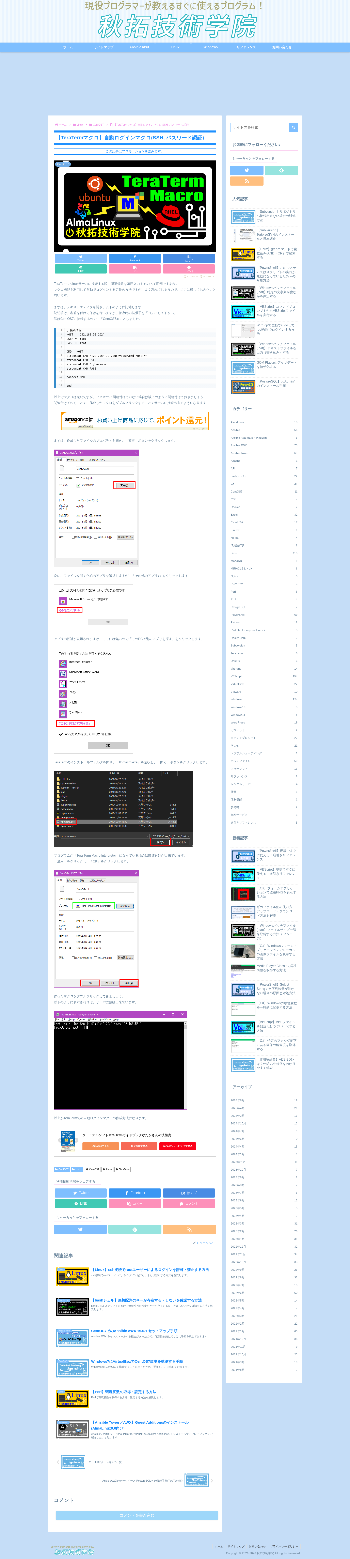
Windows (264, 699)
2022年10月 (264, 1262)
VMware (264, 691)
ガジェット (264, 730)
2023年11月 (264, 1162)
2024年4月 (264, 1146)
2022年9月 (264, 1269)
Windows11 (264, 714)
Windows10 (264, 707)
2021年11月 (264, 1346)
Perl (264, 591)
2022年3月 (264, 1316)
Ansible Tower (264, 453)
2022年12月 (264, 1246)
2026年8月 (264, 1100)
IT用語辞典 (264, 545)
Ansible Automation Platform (264, 437)
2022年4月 (264, 1308)
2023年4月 (264, 1215)
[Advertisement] (175, 85)
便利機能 (264, 799)
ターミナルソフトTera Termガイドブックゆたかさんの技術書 (126, 1135)
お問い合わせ (257, 1546)
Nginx (264, 576)
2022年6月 (264, 1292)
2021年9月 (264, 1362)
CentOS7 (64, 1169)
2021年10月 (264, 1354)
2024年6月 (264, 1138)
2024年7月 (264, 1131)
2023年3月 (264, 1223)
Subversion (264, 645)
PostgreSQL (264, 607)
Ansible (264, 430)
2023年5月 (264, 1208)
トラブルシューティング (264, 753)
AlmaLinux (264, 422)
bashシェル (264, 476)
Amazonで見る (100, 1146)
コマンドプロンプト (264, 737)
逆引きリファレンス (264, 822)
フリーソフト (264, 768)
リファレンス (264, 776)
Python (264, 622)
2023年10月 (264, 1169)
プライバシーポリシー (284, 1546)
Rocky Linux (264, 637)
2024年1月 (264, 1154)
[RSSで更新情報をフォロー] (189, 1229)
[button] (293, 127)
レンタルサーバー (264, 784)
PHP (264, 599)
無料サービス (264, 814)
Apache (264, 460)
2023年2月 (264, 1231)
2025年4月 (264, 1108)
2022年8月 (264, 1277)
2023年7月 (264, 1192)
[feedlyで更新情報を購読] (134, 1229)
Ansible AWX (264, 445)
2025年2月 (264, 1115)
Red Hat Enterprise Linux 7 (264, 630)
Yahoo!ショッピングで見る (178, 1146)
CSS (264, 499)
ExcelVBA (264, 522)
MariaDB (264, 560)
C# (264, 483)
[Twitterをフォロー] (80, 1229)
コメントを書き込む (137, 1515)
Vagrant (264, 668)
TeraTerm (124, 1169)
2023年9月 (264, 1177)
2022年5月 (264, 1300)
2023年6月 (264, 1200)
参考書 (264, 807)
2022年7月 (264, 1285)
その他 (264, 745)
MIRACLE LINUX (264, 568)
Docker (264, 507)
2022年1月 (264, 1331)
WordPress (264, 722)
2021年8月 (264, 1369)
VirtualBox (264, 684)
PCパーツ (264, 584)
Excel (264, 514)
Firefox (264, 530)
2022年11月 (264, 1254)
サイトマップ (235, 1546)
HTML (264, 537)
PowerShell (264, 614)
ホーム (219, 1546)
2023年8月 (264, 1185)
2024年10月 (264, 1123)
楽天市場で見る (139, 1146)
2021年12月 (264, 1339)
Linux (79, 1169)
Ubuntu (264, 660)
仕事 (264, 791)
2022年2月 (264, 1323)
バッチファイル (264, 761)
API (264, 468)
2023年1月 (264, 1239)
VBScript (264, 676)
